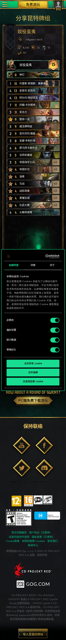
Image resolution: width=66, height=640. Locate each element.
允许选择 (33, 372)
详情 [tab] (33, 265)
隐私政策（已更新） (43, 537)
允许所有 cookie (33, 363)
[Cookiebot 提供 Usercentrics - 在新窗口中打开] (45, 256)
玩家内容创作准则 (19, 537)
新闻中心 (33, 545)
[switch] (54, 330)
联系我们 (52, 541)
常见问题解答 (19, 533)
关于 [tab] (52, 265)
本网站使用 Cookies (33, 541)
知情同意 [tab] (14, 265)
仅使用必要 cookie (33, 381)
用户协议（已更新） (40, 533)
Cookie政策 (12, 541)
